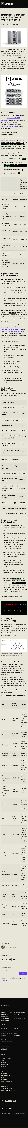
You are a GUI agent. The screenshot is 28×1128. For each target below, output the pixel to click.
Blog (15, 1033)
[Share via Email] (13, 959)
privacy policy (4, 980)
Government (4, 1016)
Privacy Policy (6, 1086)
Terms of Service (6, 1088)
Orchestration (5, 1044)
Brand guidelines (6, 1082)
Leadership (4, 1065)
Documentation (18, 1031)
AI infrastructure (19, 1012)
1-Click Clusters (6, 1033)
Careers (3, 1062)
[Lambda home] (14, 1100)
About (3, 1060)
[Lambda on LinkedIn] (2, 1108)
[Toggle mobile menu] (25, 3)
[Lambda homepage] (7, 3)
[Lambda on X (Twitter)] (6, 1108)
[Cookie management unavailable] (14, 1090)
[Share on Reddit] (10, 959)
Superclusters (5, 1031)
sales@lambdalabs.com (9, 126)
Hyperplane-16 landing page (10, 329)
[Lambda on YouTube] (10, 1108)
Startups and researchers (5, 1019)
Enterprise (4, 1014)
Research (17, 1035)
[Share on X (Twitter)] (6, 959)
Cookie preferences (7, 1090)
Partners (4, 1080)
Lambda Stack (5, 1046)
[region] (14, 223)
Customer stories (19, 1018)
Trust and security (17, 1015)
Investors (4, 1067)
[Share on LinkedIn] (2, 959)
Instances (4, 1035)
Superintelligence (6, 1012)
